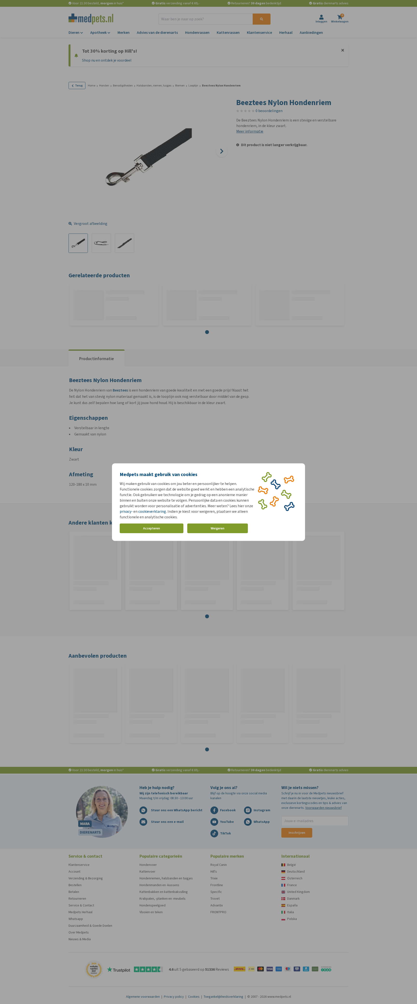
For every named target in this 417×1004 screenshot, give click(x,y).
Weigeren (217, 528)
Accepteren (151, 528)
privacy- (126, 511)
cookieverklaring (152, 511)
